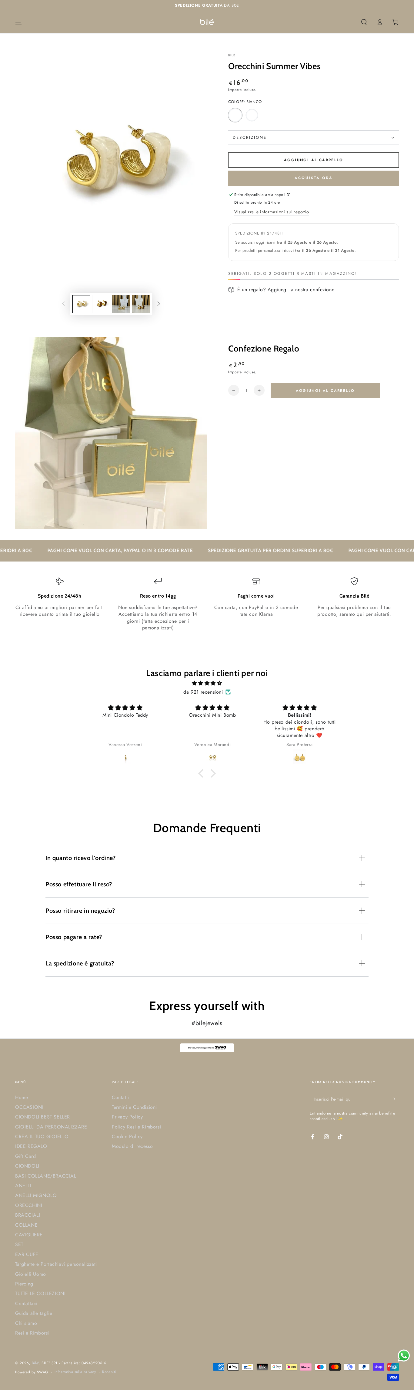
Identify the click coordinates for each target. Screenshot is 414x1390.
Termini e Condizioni (134, 1107)
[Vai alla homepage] (207, 22)
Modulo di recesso (132, 1146)
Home (21, 1097)
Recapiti (109, 1372)
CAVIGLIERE (29, 1234)
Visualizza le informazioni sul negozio (271, 212)
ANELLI (23, 1185)
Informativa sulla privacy (75, 1372)
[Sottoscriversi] (395, 1099)
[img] (207, 683)
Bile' (35, 1363)
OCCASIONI (29, 1107)
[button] (364, 22)
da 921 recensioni (203, 691)
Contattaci (26, 1303)
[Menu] (18, 22)
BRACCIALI (27, 1215)
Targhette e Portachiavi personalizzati (56, 1264)
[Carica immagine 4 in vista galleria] (141, 304)
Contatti (120, 1097)
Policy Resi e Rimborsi (136, 1126)
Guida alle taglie (33, 1313)
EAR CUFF (26, 1254)
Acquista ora (314, 178)
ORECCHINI (28, 1205)
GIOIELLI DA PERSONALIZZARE (51, 1126)
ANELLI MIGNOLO (36, 1195)
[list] (207, 604)
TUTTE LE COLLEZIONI (40, 1293)
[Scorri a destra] (158, 304)
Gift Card (25, 1156)
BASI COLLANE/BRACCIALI (46, 1175)
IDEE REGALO (31, 1146)
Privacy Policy (127, 1116)
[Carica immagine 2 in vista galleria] (101, 304)
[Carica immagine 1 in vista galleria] (81, 304)
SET (19, 1244)
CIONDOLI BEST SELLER (42, 1116)
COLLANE (26, 1225)
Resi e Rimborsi (32, 1332)
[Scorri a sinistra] (63, 304)
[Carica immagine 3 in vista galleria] (121, 304)
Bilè (231, 55)
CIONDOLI (27, 1165)
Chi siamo (26, 1323)
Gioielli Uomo (30, 1274)
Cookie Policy (127, 1136)
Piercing (24, 1283)
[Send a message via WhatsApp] (404, 1355)
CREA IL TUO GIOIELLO (42, 1136)
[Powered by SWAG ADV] (207, 1047)
